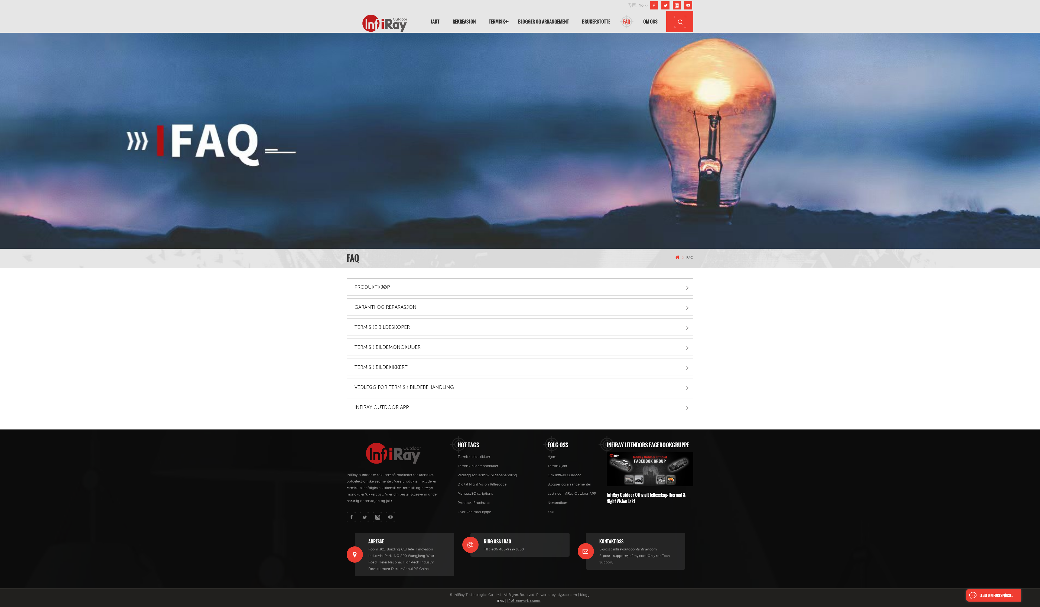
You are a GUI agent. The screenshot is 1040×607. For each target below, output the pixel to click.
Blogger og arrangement (543, 21)
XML (551, 512)
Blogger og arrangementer (569, 484)
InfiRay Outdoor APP (382, 407)
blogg (585, 595)
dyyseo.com (567, 595)
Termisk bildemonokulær (388, 347)
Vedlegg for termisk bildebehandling (404, 387)
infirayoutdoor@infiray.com (635, 549)
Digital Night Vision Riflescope (482, 484)
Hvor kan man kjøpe (474, 512)
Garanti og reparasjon (386, 307)
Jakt (435, 21)
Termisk (497, 21)
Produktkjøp (372, 287)
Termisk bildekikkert (381, 367)
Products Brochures (474, 503)
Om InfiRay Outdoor (564, 475)
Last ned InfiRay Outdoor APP (572, 493)
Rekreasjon (464, 21)
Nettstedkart (557, 503)
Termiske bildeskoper (382, 327)
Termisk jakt (557, 466)
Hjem (552, 457)
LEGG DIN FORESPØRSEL (996, 595)
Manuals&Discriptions (475, 493)
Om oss (650, 21)
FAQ (626, 21)
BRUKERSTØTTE (596, 21)
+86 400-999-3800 (507, 549)
